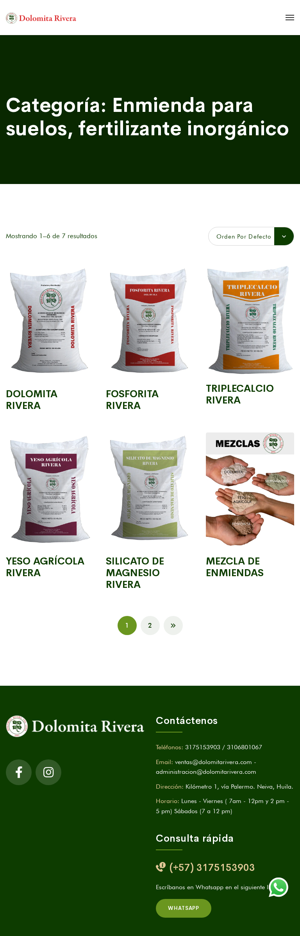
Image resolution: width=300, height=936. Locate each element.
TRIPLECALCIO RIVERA (240, 394)
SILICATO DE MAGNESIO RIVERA (135, 573)
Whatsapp (183, 908)
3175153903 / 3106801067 (223, 747)
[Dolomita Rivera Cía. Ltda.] (41, 17)
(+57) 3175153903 (212, 868)
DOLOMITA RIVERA (31, 400)
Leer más (50, 369)
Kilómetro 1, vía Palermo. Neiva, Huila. (239, 786)
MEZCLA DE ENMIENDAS (235, 567)
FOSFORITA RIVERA (132, 400)
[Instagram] (48, 772)
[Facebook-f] (19, 772)
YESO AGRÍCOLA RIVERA (45, 567)
